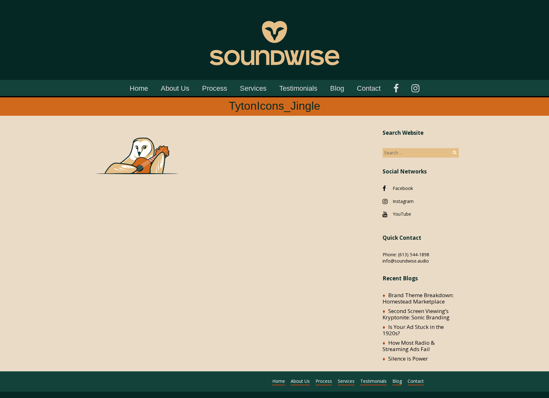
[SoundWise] (274, 9)
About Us (175, 88)
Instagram (403, 201)
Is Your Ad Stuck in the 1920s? (413, 330)
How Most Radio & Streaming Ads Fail (409, 346)
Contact (369, 88)
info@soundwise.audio (406, 261)
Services (253, 88)
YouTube (402, 214)
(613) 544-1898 (413, 254)
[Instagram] (415, 87)
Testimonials (298, 88)
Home (139, 88)
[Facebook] (396, 87)
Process (214, 88)
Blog (337, 88)
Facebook (403, 188)
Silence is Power (408, 358)
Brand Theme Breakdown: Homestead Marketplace (418, 298)
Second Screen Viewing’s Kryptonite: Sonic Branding (416, 314)
